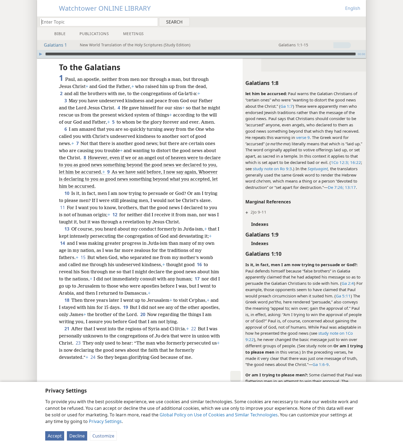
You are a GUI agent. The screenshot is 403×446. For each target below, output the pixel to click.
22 (194, 329)
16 (200, 265)
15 (83, 257)
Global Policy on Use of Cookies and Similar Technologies (219, 415)
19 (126, 307)
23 (78, 343)
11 (63, 207)
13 (67, 229)
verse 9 (303, 137)
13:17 (350, 187)
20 (143, 314)
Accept (55, 436)
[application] (201, 54)
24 (93, 357)
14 (63, 243)
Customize (103, 436)
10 (67, 193)
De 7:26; (336, 187)
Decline (77, 436)
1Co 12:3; (340, 162)
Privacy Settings (105, 421)
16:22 (355, 162)
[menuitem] (360, 21)
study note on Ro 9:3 (272, 168)
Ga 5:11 (343, 296)
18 (67, 300)
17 (197, 279)
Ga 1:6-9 (321, 364)
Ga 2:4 (348, 283)
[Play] (40, 54)
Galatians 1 (55, 45)
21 (67, 329)
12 (115, 215)
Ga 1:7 (286, 106)
